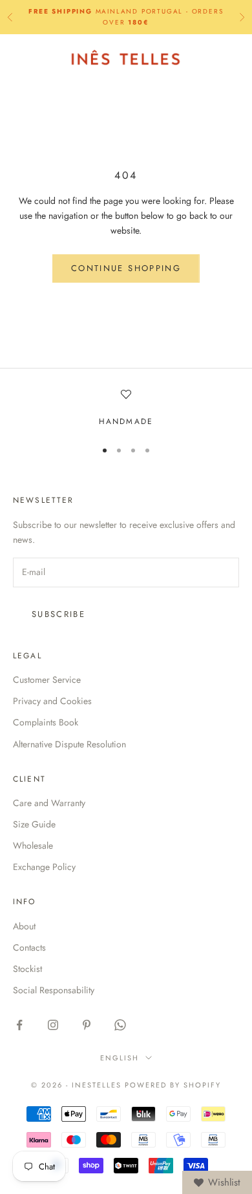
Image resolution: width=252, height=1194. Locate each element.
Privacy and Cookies (52, 700)
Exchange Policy (44, 866)
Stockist (27, 968)
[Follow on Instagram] (53, 1024)
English (119, 1058)
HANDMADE (126, 421)
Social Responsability (53, 990)
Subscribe (58, 614)
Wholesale (33, 845)
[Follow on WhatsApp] (120, 1024)
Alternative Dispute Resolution (69, 744)
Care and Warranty (49, 802)
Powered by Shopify (173, 1085)
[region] (126, 408)
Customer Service (47, 679)
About (24, 926)
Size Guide (34, 824)
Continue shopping (126, 268)
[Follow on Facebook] (19, 1024)
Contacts (29, 947)
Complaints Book (45, 722)
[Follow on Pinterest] (86, 1024)
